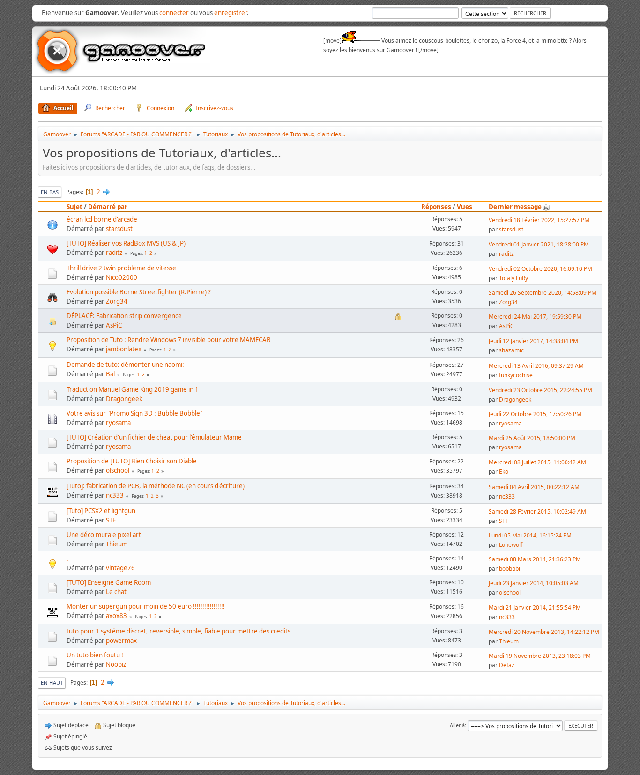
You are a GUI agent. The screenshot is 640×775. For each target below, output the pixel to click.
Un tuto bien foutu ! (95, 655)
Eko (503, 472)
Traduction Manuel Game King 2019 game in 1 (133, 389)
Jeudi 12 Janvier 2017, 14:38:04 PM (533, 341)
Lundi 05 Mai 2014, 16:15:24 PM (530, 535)
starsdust (119, 228)
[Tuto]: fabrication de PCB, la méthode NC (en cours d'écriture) (156, 486)
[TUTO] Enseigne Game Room (109, 582)
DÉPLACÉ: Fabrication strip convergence (124, 316)
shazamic (511, 350)
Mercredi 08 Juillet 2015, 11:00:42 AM (537, 462)
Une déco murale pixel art (104, 534)
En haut (52, 682)
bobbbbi (509, 569)
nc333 (115, 495)
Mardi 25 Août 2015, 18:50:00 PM (532, 438)
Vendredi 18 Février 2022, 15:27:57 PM (539, 220)
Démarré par (107, 206)
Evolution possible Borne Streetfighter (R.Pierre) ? (139, 292)
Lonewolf (510, 545)
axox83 (116, 615)
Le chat (116, 592)
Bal (110, 374)
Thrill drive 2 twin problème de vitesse (121, 268)
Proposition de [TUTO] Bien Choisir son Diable (132, 461)
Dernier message (515, 206)
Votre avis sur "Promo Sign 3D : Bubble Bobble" (134, 413)
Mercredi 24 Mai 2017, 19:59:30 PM (535, 316)
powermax (121, 640)
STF (111, 520)
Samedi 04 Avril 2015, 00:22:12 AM (534, 487)
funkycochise (516, 375)
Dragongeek (124, 399)
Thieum (116, 544)
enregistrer (230, 12)
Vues (464, 206)
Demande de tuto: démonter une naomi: (125, 364)
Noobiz (116, 664)
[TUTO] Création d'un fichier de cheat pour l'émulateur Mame (154, 437)
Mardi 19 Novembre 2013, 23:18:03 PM (540, 656)
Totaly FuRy (513, 278)
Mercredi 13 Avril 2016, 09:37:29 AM (536, 366)
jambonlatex (123, 349)
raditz (114, 252)
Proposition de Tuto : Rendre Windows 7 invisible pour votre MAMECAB (169, 339)
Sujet (74, 206)
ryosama (118, 422)
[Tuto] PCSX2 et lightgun (101, 511)
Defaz (506, 665)
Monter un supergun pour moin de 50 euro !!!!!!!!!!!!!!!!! (146, 606)
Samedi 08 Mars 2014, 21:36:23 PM (535, 559)
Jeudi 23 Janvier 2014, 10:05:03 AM (534, 583)
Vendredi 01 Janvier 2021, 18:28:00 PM (539, 244)
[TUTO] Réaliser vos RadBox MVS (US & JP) (126, 243)
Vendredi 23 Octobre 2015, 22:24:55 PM (540, 390)
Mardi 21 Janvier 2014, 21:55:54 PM (535, 607)
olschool (117, 470)
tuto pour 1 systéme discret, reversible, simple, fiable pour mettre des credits (178, 631)
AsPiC (114, 325)
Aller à (457, 725)
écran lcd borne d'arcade (102, 219)
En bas (50, 191)
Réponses (436, 206)
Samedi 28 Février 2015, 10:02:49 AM (537, 511)
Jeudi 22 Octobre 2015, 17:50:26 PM (535, 414)
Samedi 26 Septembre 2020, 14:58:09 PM (542, 293)
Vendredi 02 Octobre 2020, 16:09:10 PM (540, 269)
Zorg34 (116, 301)
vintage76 (120, 568)
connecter (174, 12)
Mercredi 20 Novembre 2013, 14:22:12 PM (544, 632)
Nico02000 (121, 277)
